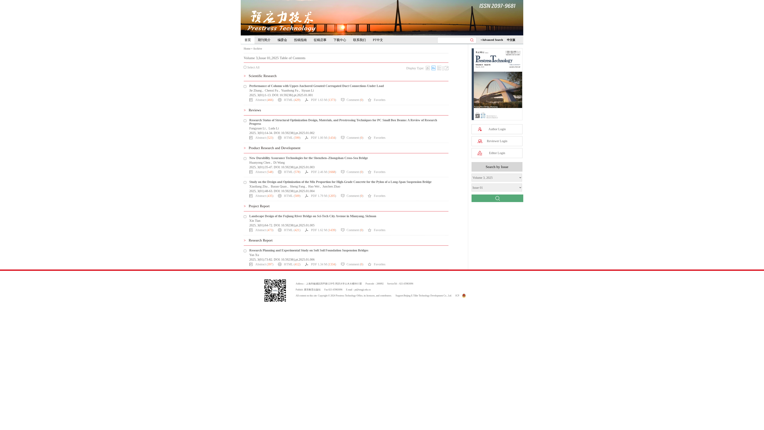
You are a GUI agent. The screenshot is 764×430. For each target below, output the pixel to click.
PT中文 (378, 40)
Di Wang (279, 162)
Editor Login (497, 153)
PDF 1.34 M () (323, 264)
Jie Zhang (255, 90)
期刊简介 (264, 40)
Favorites (379, 100)
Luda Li (274, 128)
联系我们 (359, 40)
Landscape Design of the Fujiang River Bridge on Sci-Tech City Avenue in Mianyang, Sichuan (312, 216)
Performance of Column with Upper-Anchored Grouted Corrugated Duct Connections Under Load (316, 86)
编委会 (282, 40)
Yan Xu (254, 255)
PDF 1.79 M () (323, 195)
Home (247, 48)
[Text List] (434, 68)
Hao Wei (313, 186)
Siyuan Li (307, 90)
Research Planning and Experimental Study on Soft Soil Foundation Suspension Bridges (308, 250)
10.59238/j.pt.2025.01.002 (298, 133)
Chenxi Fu (271, 90)
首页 (248, 40)
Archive (257, 48)
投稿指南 (300, 40)
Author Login (497, 129)
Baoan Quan (279, 186)
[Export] (446, 68)
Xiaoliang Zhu (258, 186)
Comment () (355, 100)
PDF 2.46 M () (323, 172)
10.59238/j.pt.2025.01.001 (296, 95)
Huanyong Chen (259, 162)
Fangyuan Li (257, 128)
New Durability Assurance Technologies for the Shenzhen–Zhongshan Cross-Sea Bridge (308, 158)
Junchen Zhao (331, 186)
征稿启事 (320, 40)
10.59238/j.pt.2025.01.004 (298, 191)
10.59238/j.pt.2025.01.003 (298, 167)
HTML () (292, 100)
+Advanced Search (491, 39)
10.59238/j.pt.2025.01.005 (298, 225)
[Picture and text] (428, 68)
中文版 (511, 39)
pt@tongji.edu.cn (363, 289)
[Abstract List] (439, 68)
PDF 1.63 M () (323, 100)
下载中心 (339, 40)
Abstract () (264, 100)
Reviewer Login (497, 141)
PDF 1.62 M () (323, 230)
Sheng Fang (297, 186)
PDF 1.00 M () (323, 137)
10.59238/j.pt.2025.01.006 (298, 259)
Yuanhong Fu (289, 90)
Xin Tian (254, 220)
